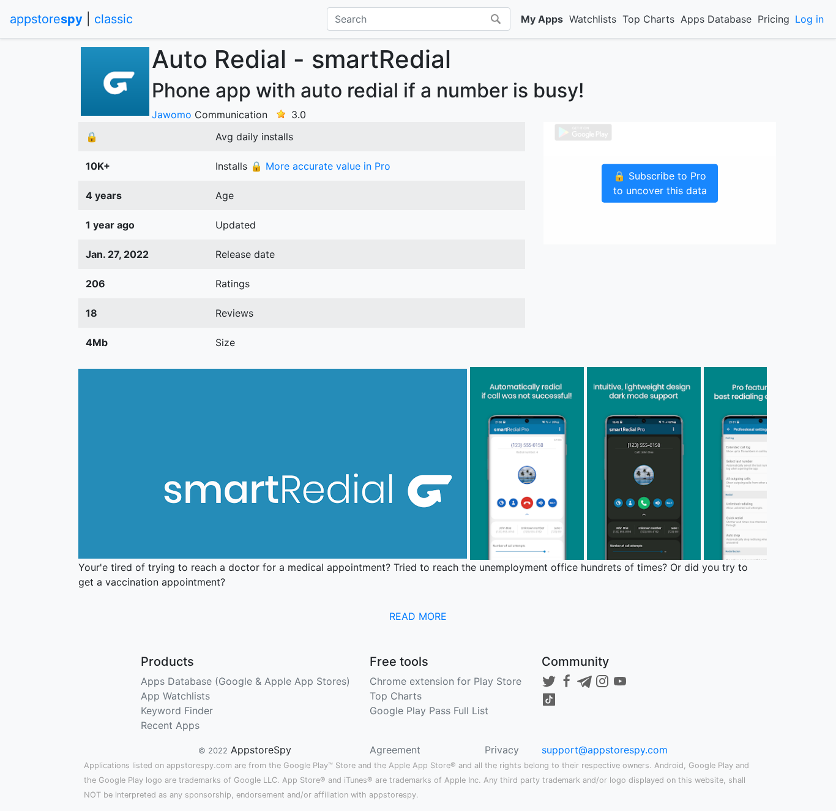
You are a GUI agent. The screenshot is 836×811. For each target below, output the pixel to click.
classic (113, 19)
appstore (46, 19)
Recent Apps (170, 725)
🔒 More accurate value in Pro (320, 166)
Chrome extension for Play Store (445, 681)
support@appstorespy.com (605, 750)
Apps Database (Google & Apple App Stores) (245, 681)
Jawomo (172, 114)
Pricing (773, 19)
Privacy (502, 750)
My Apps (542, 19)
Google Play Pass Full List (429, 710)
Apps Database (716, 19)
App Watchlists (175, 696)
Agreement (395, 750)
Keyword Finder (177, 710)
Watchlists (592, 19)
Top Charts (648, 19)
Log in (809, 19)
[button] (418, 616)
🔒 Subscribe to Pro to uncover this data (660, 183)
